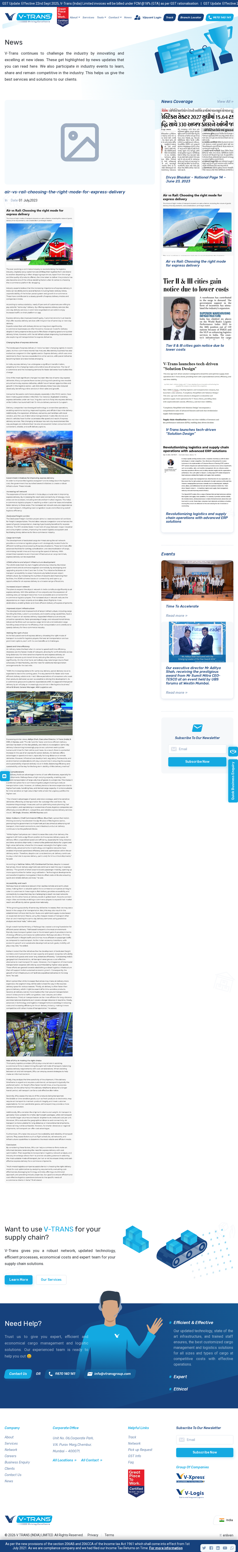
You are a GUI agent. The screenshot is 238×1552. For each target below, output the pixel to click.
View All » (225, 101)
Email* (204, 1439)
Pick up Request (140, 1450)
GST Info (134, 1456)
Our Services (51, 1280)
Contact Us (13, 1475)
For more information (166, 1548)
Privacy (93, 1535)
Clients (10, 1469)
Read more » (176, 616)
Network (11, 1450)
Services (88, 17)
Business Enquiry (17, 1462)
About (74, 17)
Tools (100, 17)
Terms (109, 1535)
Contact (114, 17)
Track (132, 1437)
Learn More (18, 1280)
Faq (131, 1462)
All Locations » (64, 1460)
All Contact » (91, 1460)
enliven (228, 1535)
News (128, 17)
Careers (10, 1456)
